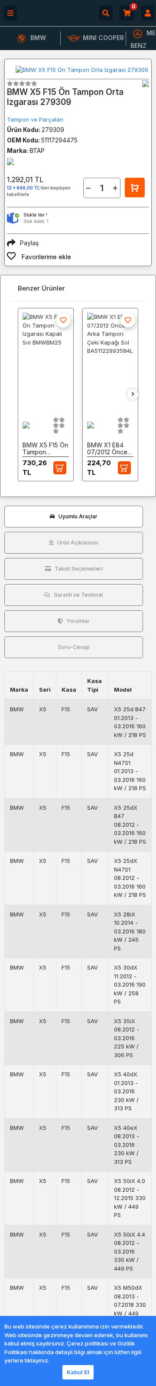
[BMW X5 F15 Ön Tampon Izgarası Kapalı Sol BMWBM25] (46, 361)
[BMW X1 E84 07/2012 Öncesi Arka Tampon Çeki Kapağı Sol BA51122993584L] (110, 361)
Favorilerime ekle (45, 256)
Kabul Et (78, 1372)
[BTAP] (145, 83)
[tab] (73, 516)
